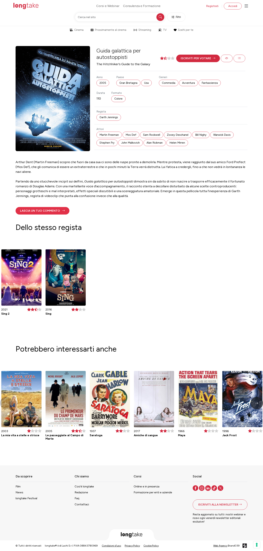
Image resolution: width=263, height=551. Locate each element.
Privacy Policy (132, 545)
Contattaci (82, 504)
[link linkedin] (208, 488)
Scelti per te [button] (185, 30)
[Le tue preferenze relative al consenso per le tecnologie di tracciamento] (256, 544)
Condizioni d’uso (111, 545)
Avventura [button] (188, 83)
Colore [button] (118, 98)
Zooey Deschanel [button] (177, 134)
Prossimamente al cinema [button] (110, 30)
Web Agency (220, 545)
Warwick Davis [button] (222, 134)
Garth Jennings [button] (108, 117)
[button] (198, 58)
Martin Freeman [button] (109, 134)
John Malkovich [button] (130, 142)
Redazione (81, 492)
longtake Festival (26, 498)
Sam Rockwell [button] (151, 134)
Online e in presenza (146, 486)
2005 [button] (102, 83)
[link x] (221, 488)
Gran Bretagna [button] (128, 83)
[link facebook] (196, 488)
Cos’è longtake (84, 486)
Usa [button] (146, 83)
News (19, 492)
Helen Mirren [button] (177, 142)
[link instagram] (202, 488)
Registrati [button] (212, 6)
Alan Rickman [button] (155, 142)
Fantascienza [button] (210, 83)
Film (18, 486)
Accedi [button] (232, 6)
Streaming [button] (144, 30)
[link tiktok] (214, 488)
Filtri (178, 17)
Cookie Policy (151, 545)
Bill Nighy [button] (200, 134)
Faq (77, 498)
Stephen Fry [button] (107, 142)
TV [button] (165, 30)
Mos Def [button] (131, 134)
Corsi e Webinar (108, 6)
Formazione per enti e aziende (153, 492)
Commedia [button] (168, 83)
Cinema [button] (79, 30)
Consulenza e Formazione (141, 6)
